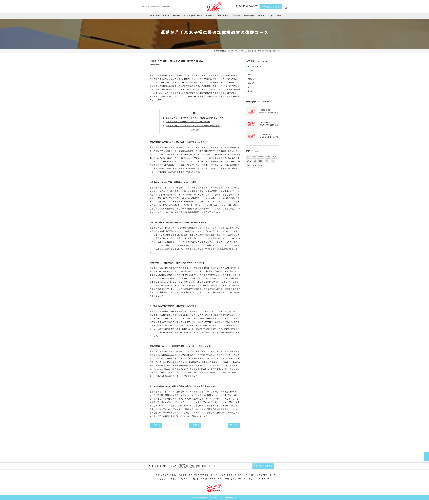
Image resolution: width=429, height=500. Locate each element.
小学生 (249, 161)
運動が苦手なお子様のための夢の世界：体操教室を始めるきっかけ (194, 118)
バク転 (250, 71)
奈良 (253, 156)
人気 (249, 75)
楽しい (250, 91)
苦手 (260, 165)
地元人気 (251, 83)
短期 (260, 161)
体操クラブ (252, 79)
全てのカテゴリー (254, 67)
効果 (248, 156)
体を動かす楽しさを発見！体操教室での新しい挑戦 (188, 122)
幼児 (249, 87)
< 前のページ (156, 425)
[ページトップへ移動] (277, 466)
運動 (255, 161)
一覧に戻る (195, 425)
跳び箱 (254, 165)
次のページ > (234, 425)
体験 (266, 161)
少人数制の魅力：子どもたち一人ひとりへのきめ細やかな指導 (193, 126)
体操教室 (260, 156)
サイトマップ (263, 479)
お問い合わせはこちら (271, 7)
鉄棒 (248, 165)
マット (272, 161)
